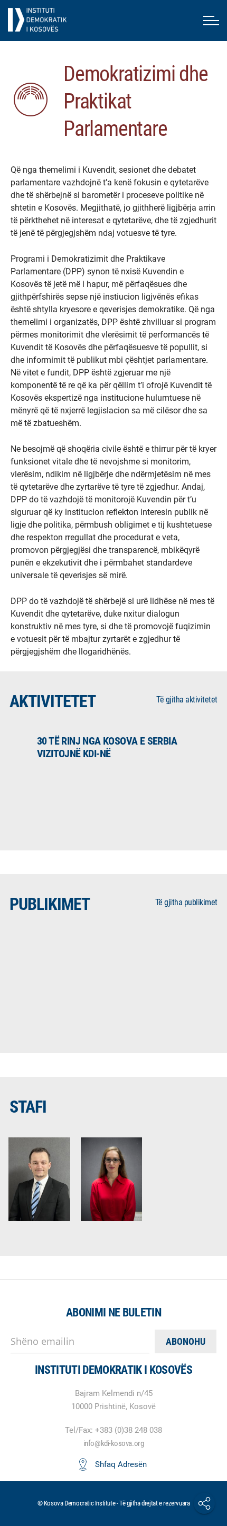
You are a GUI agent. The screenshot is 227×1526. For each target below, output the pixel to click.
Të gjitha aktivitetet (186, 700)
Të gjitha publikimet (186, 902)
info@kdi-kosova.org (113, 1443)
